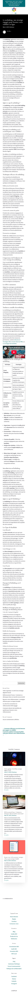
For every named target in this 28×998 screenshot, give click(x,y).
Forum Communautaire (14, 966)
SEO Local (14, 954)
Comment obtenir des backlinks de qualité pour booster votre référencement (12, 710)
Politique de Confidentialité (14, 968)
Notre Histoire (14, 916)
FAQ (14, 961)
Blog (14, 931)
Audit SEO (14, 949)
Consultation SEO (14, 946)
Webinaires (14, 939)
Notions (12, 27)
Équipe (14, 919)
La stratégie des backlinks (10, 343)
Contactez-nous (14, 924)
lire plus (6, 790)
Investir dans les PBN (17, 342)
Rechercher (21, 683)
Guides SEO (14, 934)
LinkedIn (14, 981)
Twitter (14, 979)
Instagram (14, 983)
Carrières (14, 921)
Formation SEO (14, 951)
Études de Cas (14, 936)
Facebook (14, 976)
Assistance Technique (14, 964)
